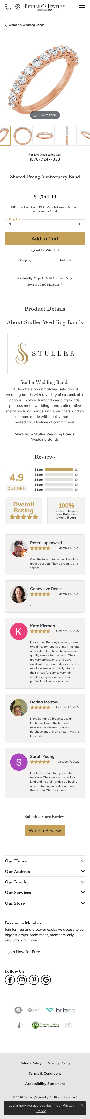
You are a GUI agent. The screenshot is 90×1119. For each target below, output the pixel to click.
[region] (45, 81)
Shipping (25, 260)
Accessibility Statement (45, 1083)
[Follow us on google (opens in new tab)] (46, 980)
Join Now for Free (24, 951)
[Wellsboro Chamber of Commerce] (46, 1025)
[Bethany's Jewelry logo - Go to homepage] (45, 7)
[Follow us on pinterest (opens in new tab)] (34, 980)
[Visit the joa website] (22, 1025)
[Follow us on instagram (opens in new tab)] (22, 980)
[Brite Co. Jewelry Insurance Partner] (60, 1010)
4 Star (38, 474)
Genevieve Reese (46, 588)
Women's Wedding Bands (26, 25)
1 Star (38, 489)
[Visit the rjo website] (68, 1025)
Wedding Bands (45, 439)
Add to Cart (45, 238)
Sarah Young (42, 756)
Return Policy (31, 1063)
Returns (65, 260)
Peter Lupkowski (46, 542)
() (77, 469)
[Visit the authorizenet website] (18, 1010)
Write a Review (45, 830)
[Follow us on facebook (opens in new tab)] (10, 980)
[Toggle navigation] (82, 7)
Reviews (45, 456)
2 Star (38, 484)
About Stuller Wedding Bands (45, 322)
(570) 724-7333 (45, 159)
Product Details (45, 308)
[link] (8, 7)
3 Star (38, 479)
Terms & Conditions (45, 1073)
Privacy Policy (58, 1063)
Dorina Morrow (44, 701)
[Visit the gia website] (34, 1010)
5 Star (38, 469)
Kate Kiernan (42, 625)
